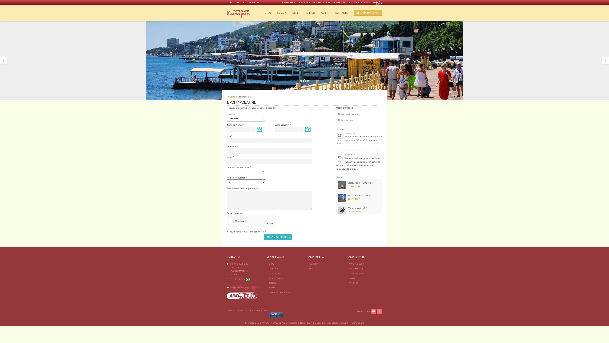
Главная (231, 96)
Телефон (231, 146)
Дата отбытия (282, 125)
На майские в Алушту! (359, 195)
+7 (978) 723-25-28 (368, 2)
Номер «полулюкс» (348, 114)
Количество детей (236, 177)
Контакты (254, 2)
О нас (229, 2)
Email (229, 157)
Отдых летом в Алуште (280, 292)
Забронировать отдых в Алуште (331, 323)
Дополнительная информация (243, 188)
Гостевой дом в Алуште (257, 323)
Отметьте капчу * (235, 213)
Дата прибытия (235, 125)
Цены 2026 (273, 269)
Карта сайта (357, 323)
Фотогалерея (275, 273)
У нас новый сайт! (357, 208)
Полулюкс (314, 264)
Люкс (311, 269)
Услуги (325, 12)
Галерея (310, 12)
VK (373, 311)
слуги (272, 288)
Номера (282, 12)
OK (379, 311)
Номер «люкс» (346, 120)
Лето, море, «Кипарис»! (360, 183)
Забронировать (369, 12)
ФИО (229, 136)
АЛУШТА (240, 2)
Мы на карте (342, 2)
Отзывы (341, 129)
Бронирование (276, 278)
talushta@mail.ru (239, 287)
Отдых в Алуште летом (285, 323)
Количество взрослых (238, 167)
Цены (295, 12)
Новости (341, 177)
